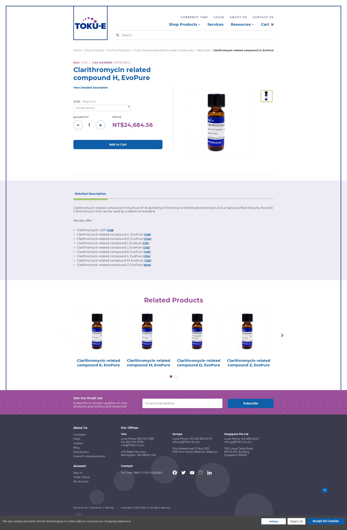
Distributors (81, 452)
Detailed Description (90, 193)
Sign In (77, 472)
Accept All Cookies (326, 521)
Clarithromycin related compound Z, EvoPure (248, 362)
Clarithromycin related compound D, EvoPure (198, 362)
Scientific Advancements (89, 456)
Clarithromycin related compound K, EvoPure (98, 362)
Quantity (81, 117)
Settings (273, 521)
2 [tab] (176, 376)
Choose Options (98, 337)
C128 (110, 230)
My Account (81, 481)
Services (215, 24)
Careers (78, 443)
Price (116, 117)
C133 (147, 252)
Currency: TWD (194, 17)
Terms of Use (80, 507)
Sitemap (109, 507)
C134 (147, 256)
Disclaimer (96, 507)
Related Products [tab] (173, 300)
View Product (98, 327)
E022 (147, 265)
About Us (238, 17)
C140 (147, 239)
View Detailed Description (90, 87)
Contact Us (263, 17)
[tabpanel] (98, 338)
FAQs (76, 439)
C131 (145, 243)
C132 (146, 247)
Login (219, 17)
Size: (84, 101)
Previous (65, 335)
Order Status (81, 477)
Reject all (296, 521)
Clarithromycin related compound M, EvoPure (148, 362)
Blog (76, 447)
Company (79, 434)
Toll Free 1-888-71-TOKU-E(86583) (142, 472)
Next (282, 335)
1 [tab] (171, 376)
